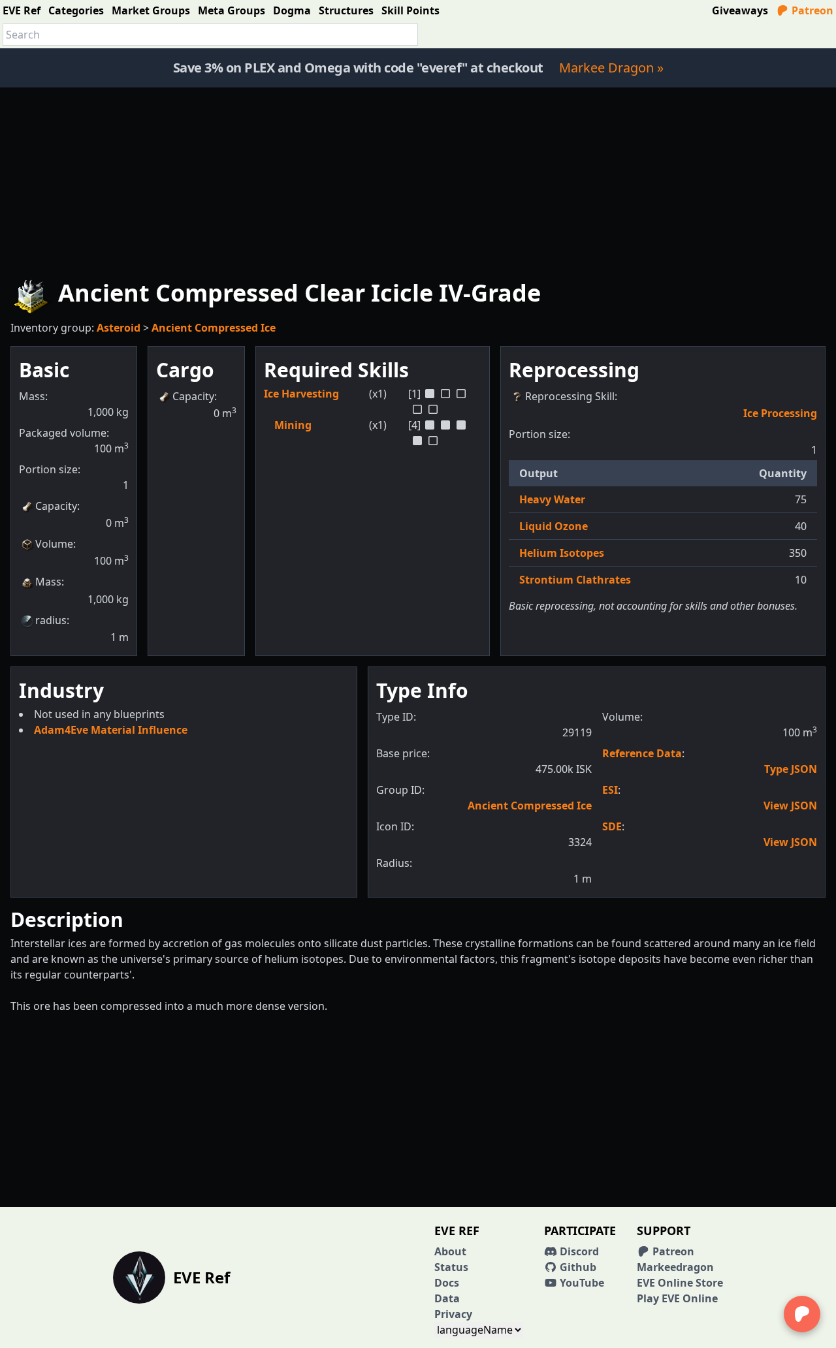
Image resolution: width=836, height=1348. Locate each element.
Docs (446, 1283)
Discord (578, 1251)
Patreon (811, 10)
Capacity (56, 506)
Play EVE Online (677, 1298)
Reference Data (642, 753)
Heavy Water (552, 499)
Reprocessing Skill (570, 396)
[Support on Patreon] (802, 1314)
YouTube (580, 1283)
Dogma (292, 10)
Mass (48, 581)
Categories (76, 10)
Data (447, 1298)
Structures (346, 10)
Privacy (453, 1314)
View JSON (790, 805)
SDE (612, 826)
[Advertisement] (418, 178)
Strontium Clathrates (575, 579)
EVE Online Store (680, 1283)
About (450, 1251)
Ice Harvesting (301, 393)
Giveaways (740, 10)
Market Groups (151, 10)
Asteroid (118, 328)
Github (576, 1267)
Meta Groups (231, 10)
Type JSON (790, 769)
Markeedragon (675, 1267)
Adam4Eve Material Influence (110, 730)
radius (51, 620)
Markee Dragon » (611, 67)
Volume (54, 544)
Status (451, 1267)
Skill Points (410, 10)
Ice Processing (780, 413)
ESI (610, 790)
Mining (293, 425)
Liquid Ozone (553, 526)
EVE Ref (21, 10)
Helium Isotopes (561, 553)
